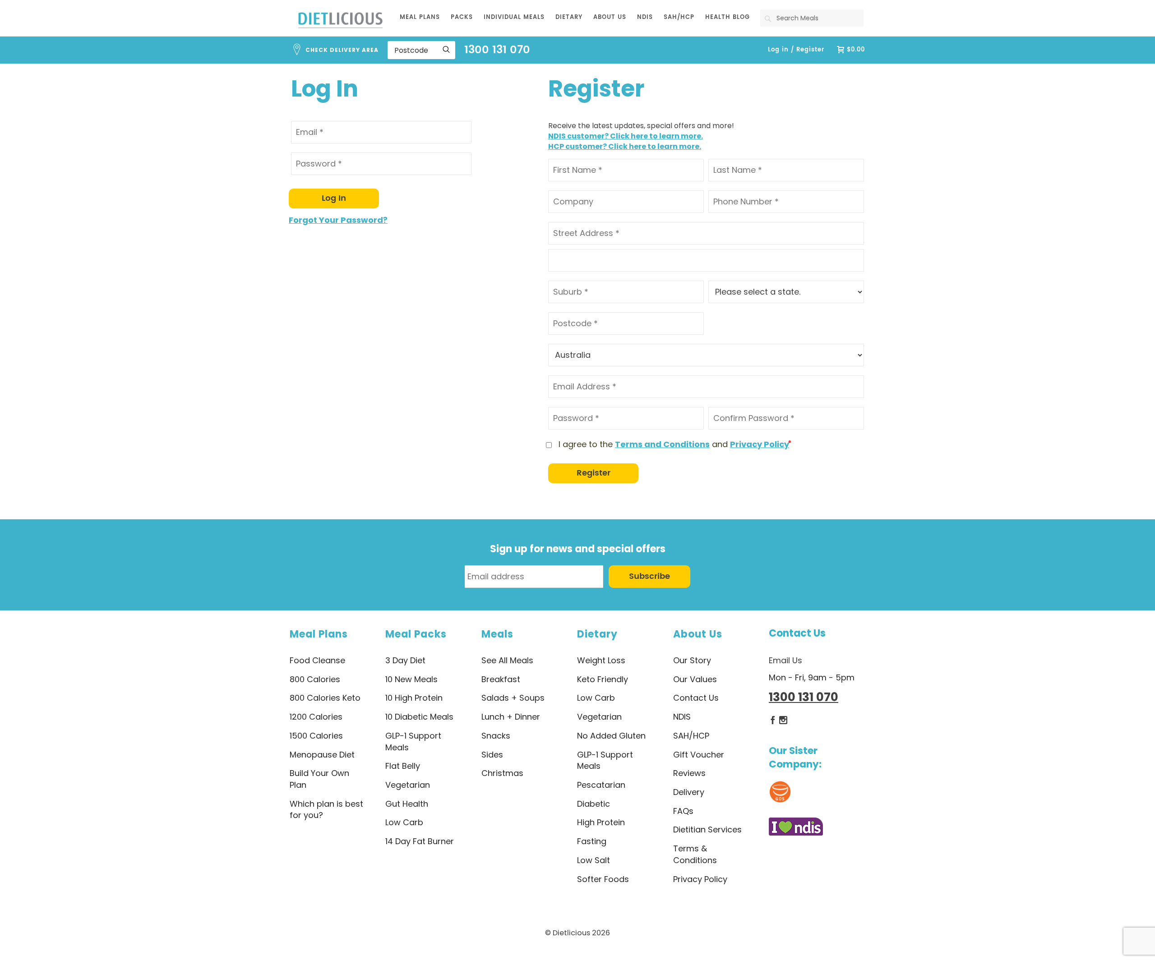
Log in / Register (796, 50)
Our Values (695, 679)
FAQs (683, 811)
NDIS (682, 716)
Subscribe (649, 576)
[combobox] (812, 18)
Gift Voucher (698, 754)
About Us (697, 634)
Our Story (692, 660)
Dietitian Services (707, 829)
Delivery (688, 792)
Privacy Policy (759, 444)
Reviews (689, 773)
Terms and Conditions (662, 444)
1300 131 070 (497, 50)
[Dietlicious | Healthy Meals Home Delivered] (340, 20)
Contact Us (797, 633)
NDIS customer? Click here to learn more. (625, 136)
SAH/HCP (691, 735)
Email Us (785, 660)
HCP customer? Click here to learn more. (624, 146)
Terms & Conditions (695, 854)
